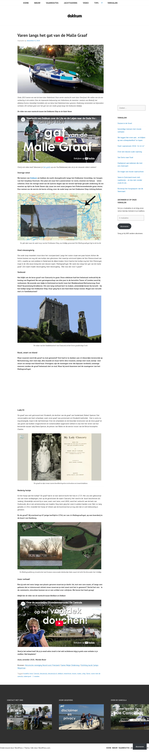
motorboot (67, 674)
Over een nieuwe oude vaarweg (130, 151)
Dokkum (33, 178)
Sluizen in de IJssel (125, 123)
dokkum (60, 674)
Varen (88, 674)
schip (84, 674)
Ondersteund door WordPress (11, 748)
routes (79, 674)
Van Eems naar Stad (125, 157)
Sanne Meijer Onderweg (70, 665)
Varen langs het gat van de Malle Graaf (52, 35)
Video (86, 3)
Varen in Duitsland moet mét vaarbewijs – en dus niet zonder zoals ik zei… (130, 180)
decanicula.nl (52, 674)
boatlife (26, 674)
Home (26, 3)
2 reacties (36, 676)
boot (31, 674)
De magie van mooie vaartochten (131, 171)
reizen (74, 674)
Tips (96, 3)
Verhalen (112, 3)
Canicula (36, 674)
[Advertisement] (61, 389)
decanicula (43, 674)
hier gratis (47, 167)
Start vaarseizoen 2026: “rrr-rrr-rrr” (131, 146)
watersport (27, 676)
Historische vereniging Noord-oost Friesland (42, 665)
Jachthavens (70, 3)
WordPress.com (44, 748)
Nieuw (37, 3)
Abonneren (124, 226)
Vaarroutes (52, 3)
